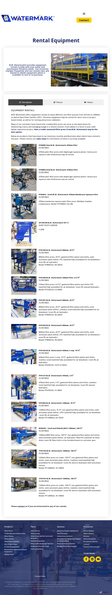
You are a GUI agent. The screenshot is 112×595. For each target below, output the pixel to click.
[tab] (25, 102)
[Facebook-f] (86, 559)
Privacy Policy (40, 576)
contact (21, 506)
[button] (84, 13)
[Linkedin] (92, 559)
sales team (41, 139)
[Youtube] (98, 559)
